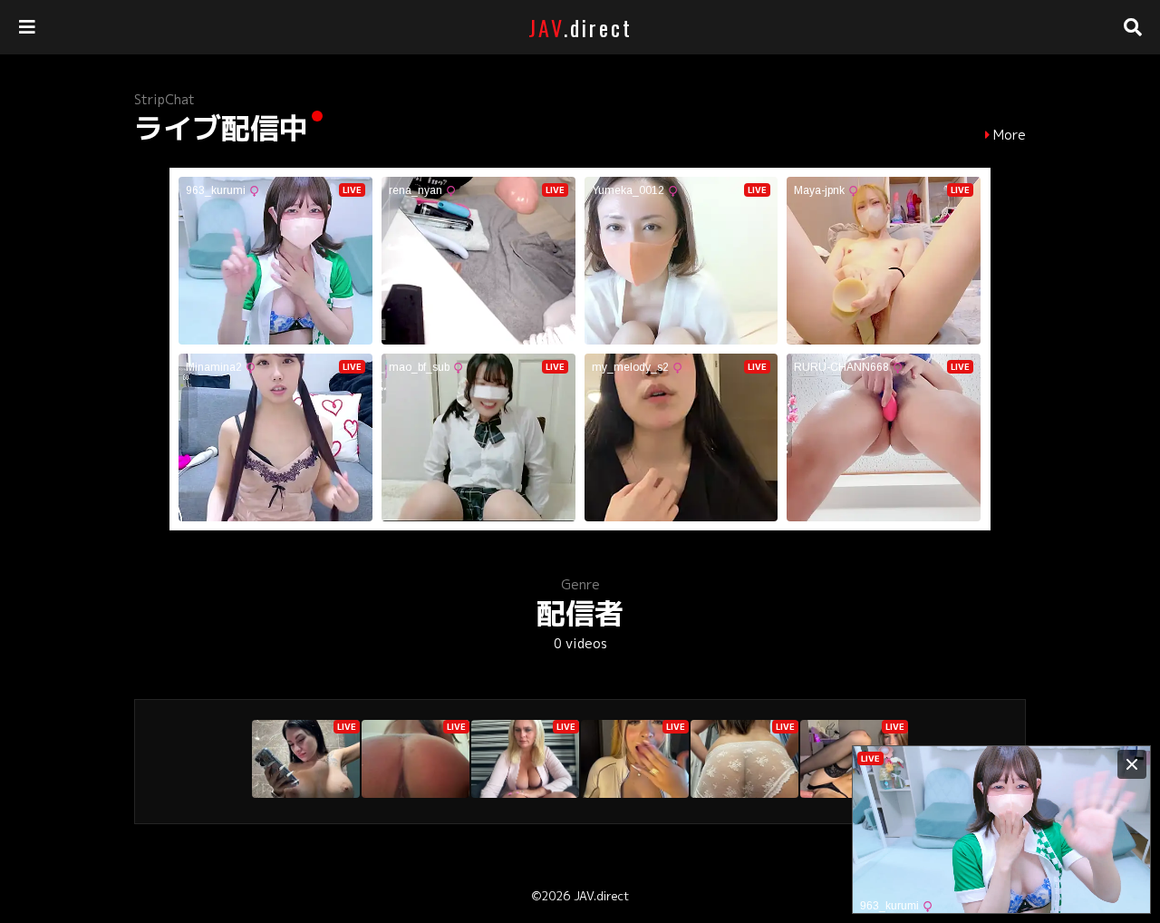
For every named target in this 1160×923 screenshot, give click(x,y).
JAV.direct (601, 896)
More (1009, 135)
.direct (580, 27)
